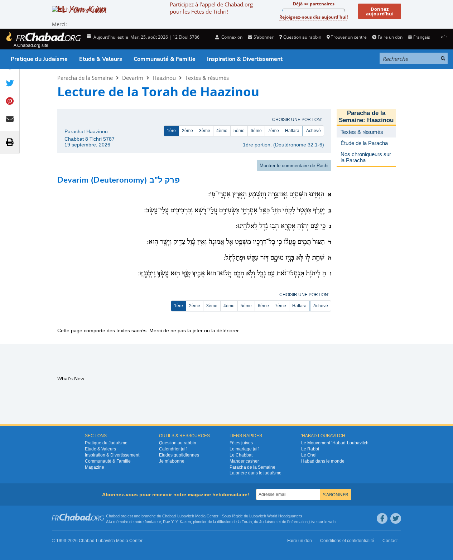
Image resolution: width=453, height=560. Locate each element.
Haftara (292, 130)
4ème (221, 130)
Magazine (94, 467)
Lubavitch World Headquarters (275, 516)
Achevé (313, 130)
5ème (239, 130)
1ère (171, 130)
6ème (256, 130)
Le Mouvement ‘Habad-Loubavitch (334, 442)
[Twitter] (395, 518)
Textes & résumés (207, 77)
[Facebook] (382, 518)
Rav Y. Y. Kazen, (177, 522)
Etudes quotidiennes (179, 455)
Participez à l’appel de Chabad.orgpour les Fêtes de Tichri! (211, 8)
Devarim (132, 77)
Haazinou (164, 77)
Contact (389, 540)
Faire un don (390, 37)
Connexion (231, 37)
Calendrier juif (173, 449)
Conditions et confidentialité (347, 540)
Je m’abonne (171, 461)
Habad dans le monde (322, 461)
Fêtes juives (241, 442)
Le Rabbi (310, 449)
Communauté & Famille (165, 59)
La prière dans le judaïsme (255, 472)
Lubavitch (185, 516)
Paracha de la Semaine (85, 77)
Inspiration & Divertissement (245, 59)
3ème (204, 130)
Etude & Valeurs (100, 59)
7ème (273, 130)
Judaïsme (267, 522)
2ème (187, 130)
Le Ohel (309, 455)
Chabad (169, 516)
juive (313, 522)
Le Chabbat (241, 455)
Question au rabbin (302, 37)
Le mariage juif (244, 449)
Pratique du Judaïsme (39, 59)
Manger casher (244, 461)
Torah (247, 522)
